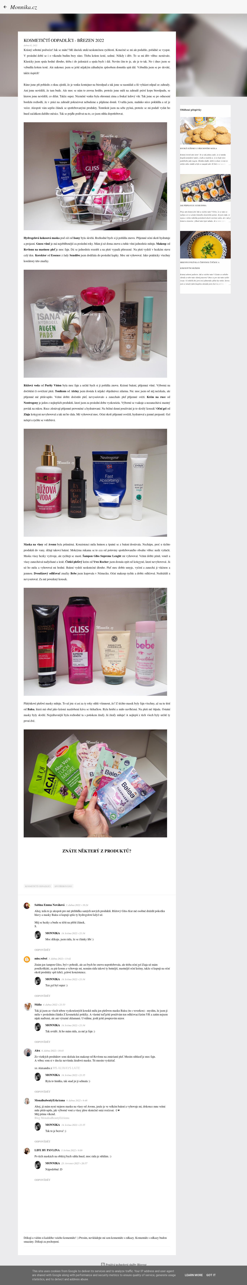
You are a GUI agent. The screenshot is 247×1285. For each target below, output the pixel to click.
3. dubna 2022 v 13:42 (60, 958)
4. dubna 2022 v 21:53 (54, 1004)
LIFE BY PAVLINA (47, 1150)
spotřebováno (63, 886)
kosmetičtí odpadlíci (37, 886)
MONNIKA (52, 933)
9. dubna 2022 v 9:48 (76, 1100)
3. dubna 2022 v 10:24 (77, 905)
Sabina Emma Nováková (50, 905)
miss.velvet (41, 958)
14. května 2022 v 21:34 (73, 933)
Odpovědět (42, 950)
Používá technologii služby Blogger (125, 1264)
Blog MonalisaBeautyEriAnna (52, 1118)
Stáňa (38, 1004)
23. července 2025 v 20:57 (74, 1163)
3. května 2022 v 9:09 (71, 1150)
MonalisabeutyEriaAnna (50, 1100)
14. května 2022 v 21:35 (73, 1075)
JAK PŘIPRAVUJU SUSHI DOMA (193, 205)
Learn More (194, 1275)
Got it (211, 1275)
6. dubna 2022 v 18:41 (53, 1050)
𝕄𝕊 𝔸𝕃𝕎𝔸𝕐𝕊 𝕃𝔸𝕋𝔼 (66, 1068)
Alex (37, 1050)
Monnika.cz (23, 7)
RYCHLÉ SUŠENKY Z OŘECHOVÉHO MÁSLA (198, 148)
